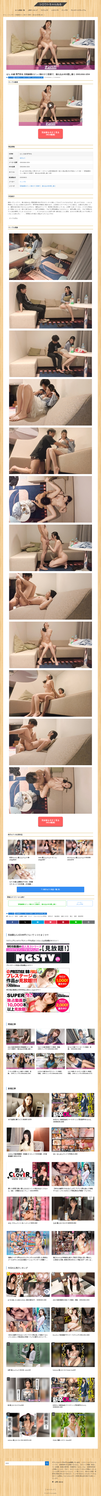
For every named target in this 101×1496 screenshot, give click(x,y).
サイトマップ (50, 1489)
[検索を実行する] (47, 1463)
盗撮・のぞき (64, 916)
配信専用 (80, 916)
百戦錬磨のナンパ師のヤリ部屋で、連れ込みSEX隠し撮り (29, 77)
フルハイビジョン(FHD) (40, 916)
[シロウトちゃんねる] (50, 4)
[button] (12, 922)
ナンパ (30, 916)
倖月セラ (22, 158)
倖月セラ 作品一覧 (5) (51, 889)
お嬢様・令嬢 (23, 916)
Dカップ (11, 916)
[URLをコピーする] (88, 922)
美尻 (75, 916)
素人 (71, 916)
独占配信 (57, 916)
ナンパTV (11, 77)
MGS (16, 916)
